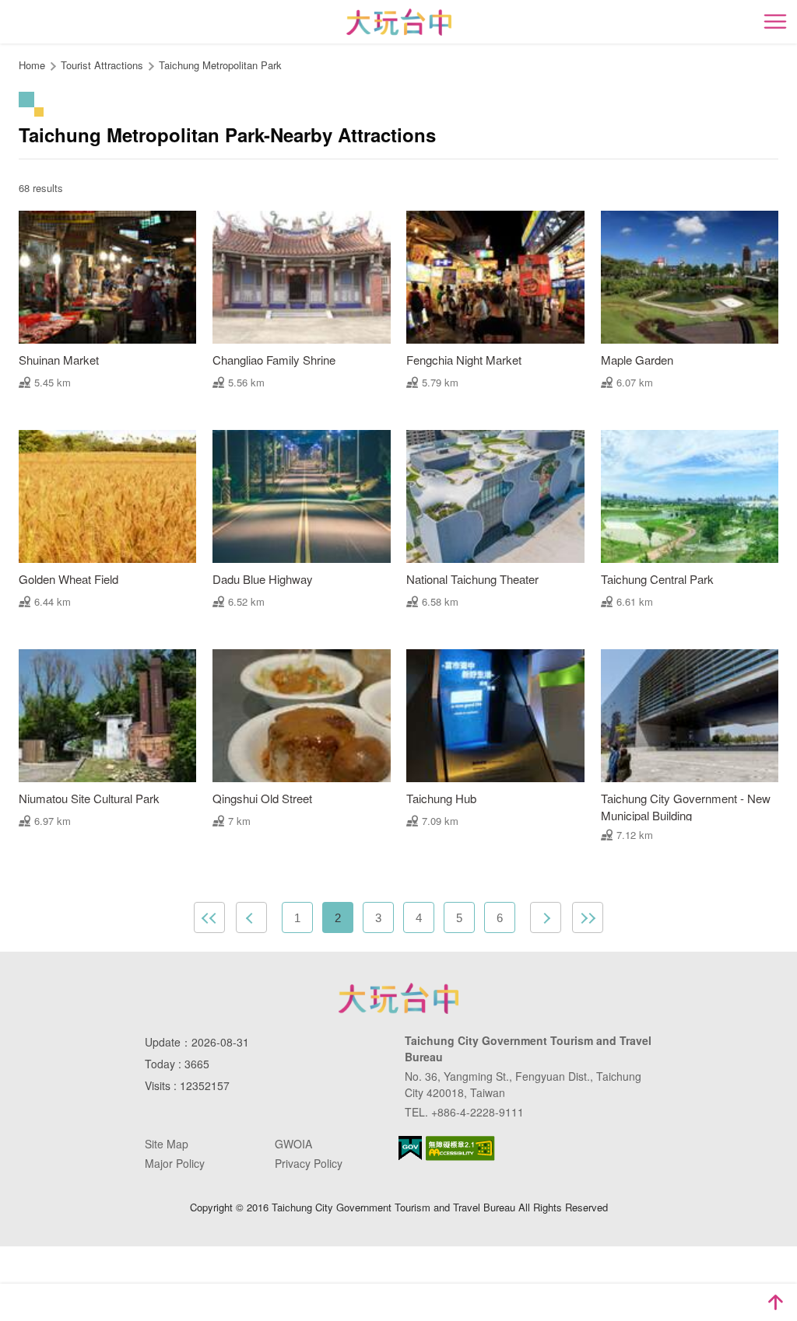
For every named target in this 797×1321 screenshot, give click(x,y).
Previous (251, 917)
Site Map (166, 1144)
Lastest (587, 917)
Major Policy (175, 1163)
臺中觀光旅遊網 (398, 22)
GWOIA (293, 1144)
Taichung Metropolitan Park (220, 65)
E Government (410, 1148)
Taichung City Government (398, 998)
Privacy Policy (308, 1163)
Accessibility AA (460, 1148)
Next (545, 917)
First (209, 917)
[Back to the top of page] (775, 1302)
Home (32, 65)
